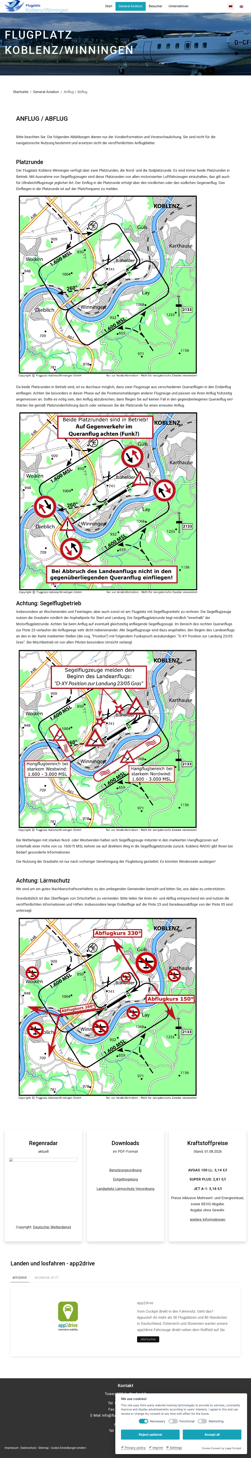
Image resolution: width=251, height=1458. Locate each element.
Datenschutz (28, 1447)
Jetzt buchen (148, 1339)
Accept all (212, 1434)
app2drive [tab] (20, 1277)
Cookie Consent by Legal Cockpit (221, 1448)
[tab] (115, 67)
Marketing (216, 1421)
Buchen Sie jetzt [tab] (47, 1277)
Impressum (12, 1447)
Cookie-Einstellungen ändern (68, 1447)
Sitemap (43, 1447)
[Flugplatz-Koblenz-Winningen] (36, 6)
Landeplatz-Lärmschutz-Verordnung (125, 1189)
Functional (187, 1421)
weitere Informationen (207, 1219)
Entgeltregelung (125, 1179)
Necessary (157, 1421)
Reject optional (150, 1434)
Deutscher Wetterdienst (52, 1227)
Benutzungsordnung (125, 1170)
